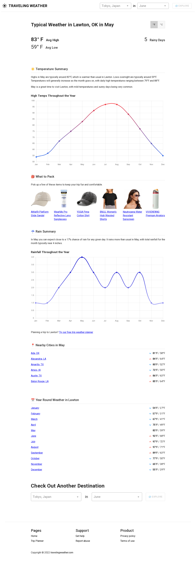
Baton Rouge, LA (40, 381)
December (36, 469)
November (36, 464)
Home (34, 536)
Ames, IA (36, 370)
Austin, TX (36, 375)
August (34, 447)
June (33, 435)
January (35, 407)
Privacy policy (127, 536)
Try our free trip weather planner (76, 332)
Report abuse (83, 540)
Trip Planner (37, 540)
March (34, 419)
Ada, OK (35, 353)
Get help (80, 536)
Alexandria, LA (38, 358)
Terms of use (127, 540)
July (33, 441)
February (35, 413)
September (37, 452)
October (35, 458)
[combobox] (115, 6)
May (33, 430)
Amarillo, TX (37, 364)
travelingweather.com (62, 552)
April (33, 424)
